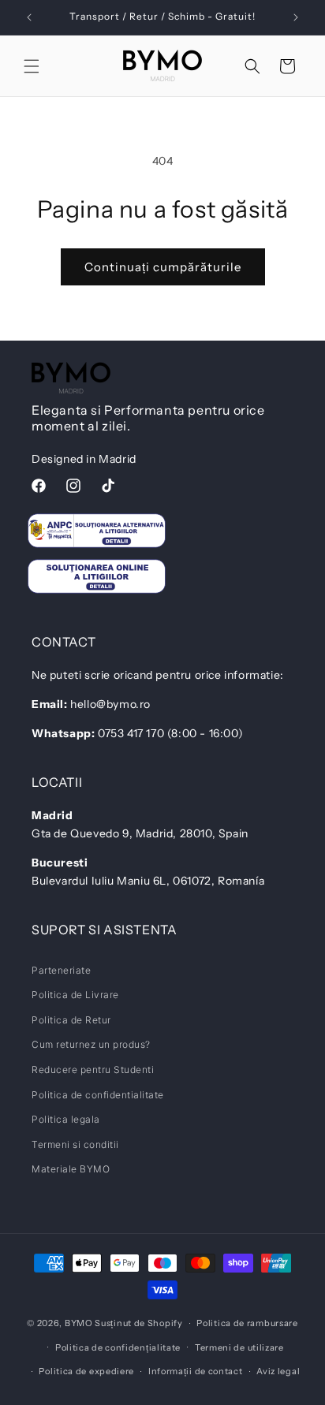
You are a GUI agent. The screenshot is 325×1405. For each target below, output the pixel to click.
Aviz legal (278, 1371)
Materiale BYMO (71, 1169)
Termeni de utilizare (239, 1347)
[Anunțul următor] (295, 17)
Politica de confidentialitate (98, 1095)
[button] (31, 66)
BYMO (79, 1323)
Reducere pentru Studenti (93, 1069)
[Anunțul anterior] (29, 17)
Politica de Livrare (75, 995)
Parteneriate (61, 970)
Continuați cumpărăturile (162, 266)
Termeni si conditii (75, 1144)
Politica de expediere (86, 1371)
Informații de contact (195, 1371)
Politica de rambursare (246, 1323)
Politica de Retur (71, 1020)
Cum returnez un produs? (91, 1044)
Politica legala (66, 1119)
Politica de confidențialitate (118, 1347)
